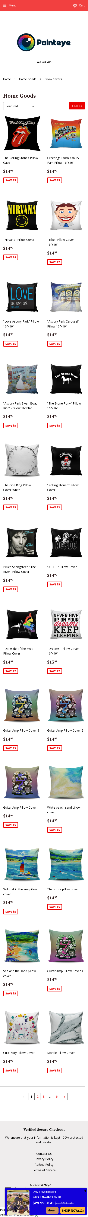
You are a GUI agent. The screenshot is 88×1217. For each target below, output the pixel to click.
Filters (77, 106)
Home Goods (27, 79)
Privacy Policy (44, 1159)
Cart (81, 5)
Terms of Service (44, 1170)
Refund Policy (44, 1164)
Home (7, 79)
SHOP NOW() (73, 1210)
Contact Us (44, 1154)
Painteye (45, 1185)
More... (52, 1210)
